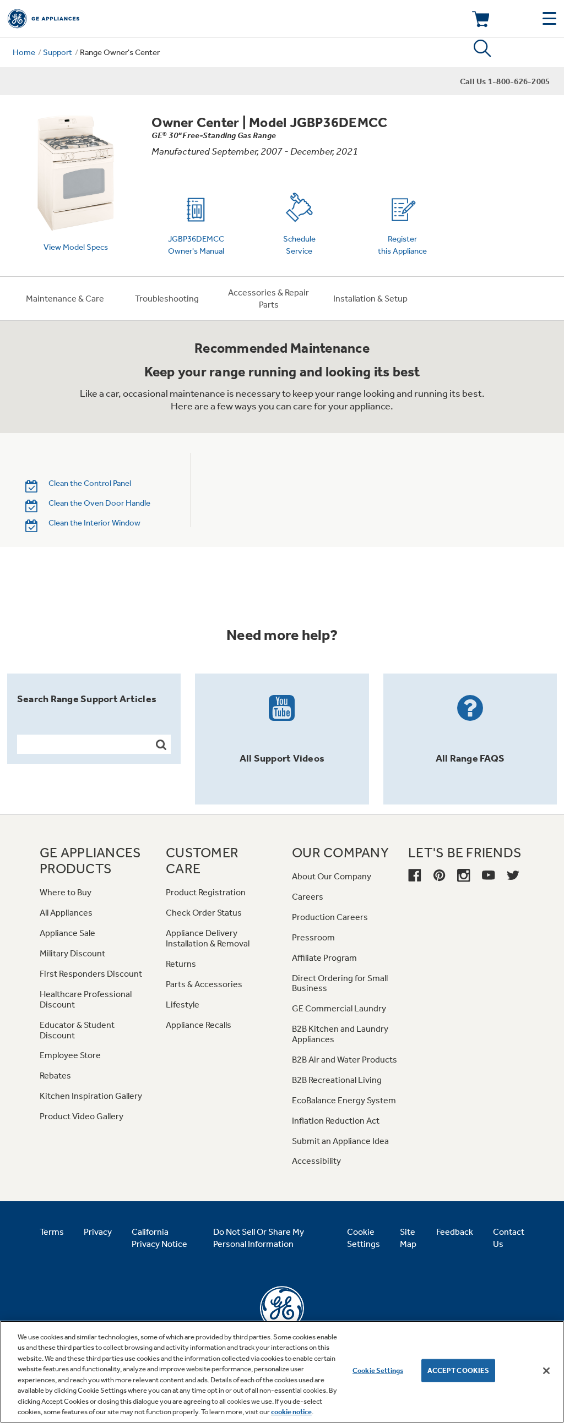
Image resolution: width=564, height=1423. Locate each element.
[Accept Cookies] (546, 1371)
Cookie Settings (377, 1370)
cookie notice (291, 1412)
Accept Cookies (458, 1370)
